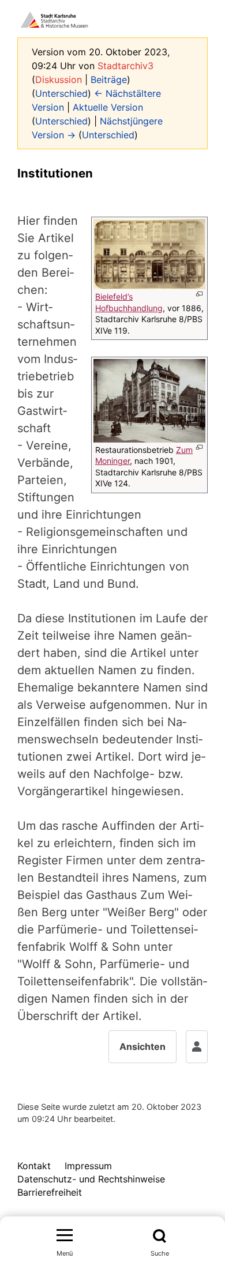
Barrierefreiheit (49, 1192)
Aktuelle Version (108, 107)
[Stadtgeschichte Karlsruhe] (54, 18)
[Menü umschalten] (65, 1236)
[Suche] (159, 1236)
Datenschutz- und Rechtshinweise (91, 1179)
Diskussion (58, 79)
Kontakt (34, 1165)
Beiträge (109, 79)
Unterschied (61, 93)
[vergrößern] (199, 294)
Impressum (88, 1165)
